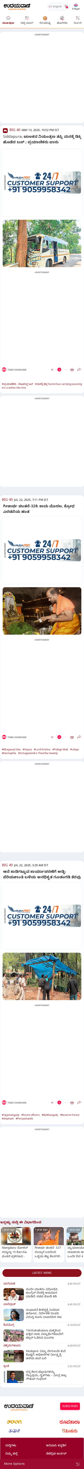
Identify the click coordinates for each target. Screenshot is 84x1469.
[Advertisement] (42, 80)
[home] (17, 6)
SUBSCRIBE (70, 1407)
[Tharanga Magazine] (14, 1422)
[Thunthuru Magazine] (70, 1431)
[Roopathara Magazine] (70, 1422)
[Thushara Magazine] (14, 1431)
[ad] (44, 182)
